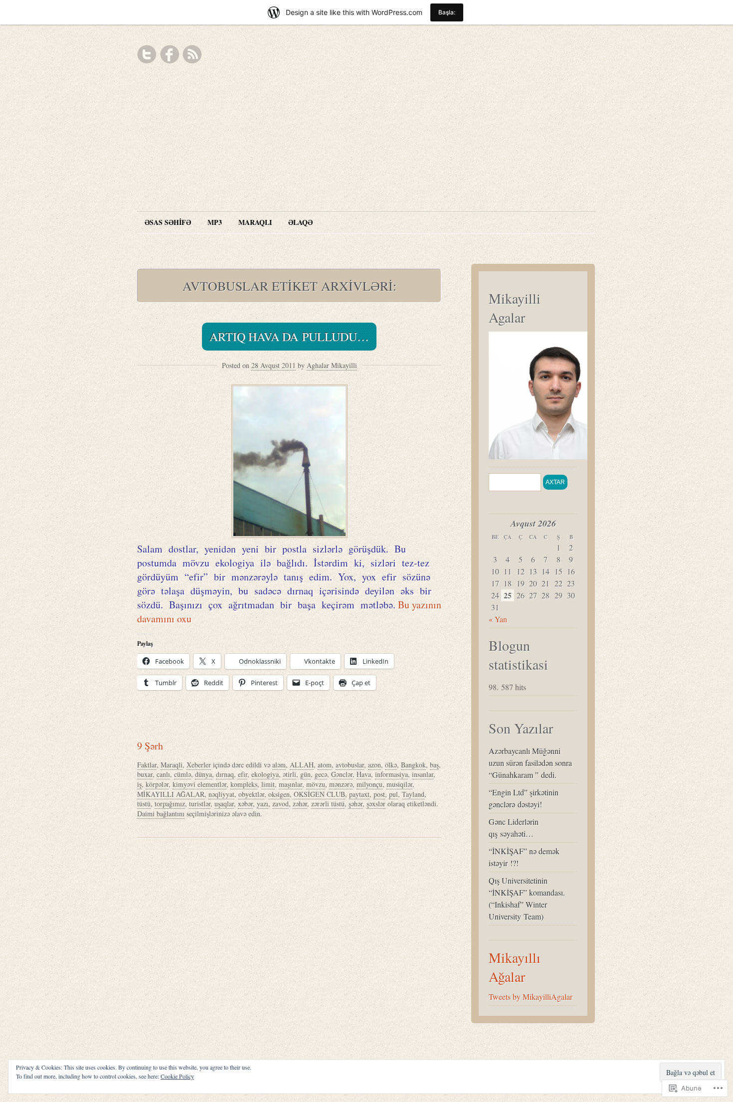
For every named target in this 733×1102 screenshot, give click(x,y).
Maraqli (172, 764)
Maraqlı (255, 222)
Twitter (147, 54)
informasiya (391, 774)
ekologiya (265, 774)
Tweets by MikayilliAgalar (530, 996)
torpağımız (170, 803)
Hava (364, 774)
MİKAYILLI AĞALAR (170, 794)
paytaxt (359, 794)
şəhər (356, 803)
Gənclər (342, 774)
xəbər (245, 803)
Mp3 (214, 222)
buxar (145, 774)
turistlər (199, 803)
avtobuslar (350, 764)
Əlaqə (300, 222)
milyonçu (369, 784)
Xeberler (198, 764)
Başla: (446, 12)
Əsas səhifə (168, 222)
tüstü (144, 803)
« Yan (498, 619)
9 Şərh (150, 745)
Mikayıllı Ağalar (515, 967)
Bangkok (413, 764)
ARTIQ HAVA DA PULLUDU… (289, 337)
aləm (279, 764)
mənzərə (341, 784)
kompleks (243, 784)
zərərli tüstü (328, 803)
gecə (321, 774)
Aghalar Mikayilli (332, 365)
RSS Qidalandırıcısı (192, 54)
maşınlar (290, 784)
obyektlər (251, 794)
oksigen (279, 794)
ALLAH (302, 764)
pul (393, 794)
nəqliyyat (221, 794)
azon (374, 764)
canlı (163, 774)
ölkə (391, 764)
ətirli (289, 774)
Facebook (170, 54)
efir (242, 774)
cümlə (182, 774)
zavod (280, 803)
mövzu (315, 784)
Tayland (413, 794)
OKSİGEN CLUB (319, 794)
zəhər (300, 803)
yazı (262, 803)
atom (325, 764)
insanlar (422, 774)
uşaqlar (224, 803)
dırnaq (225, 774)
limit (268, 784)
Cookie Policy (177, 1076)
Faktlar (147, 764)
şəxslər (375, 803)
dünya (203, 774)
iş (139, 784)
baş (434, 764)
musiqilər (399, 784)
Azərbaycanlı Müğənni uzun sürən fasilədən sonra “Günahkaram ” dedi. (530, 762)
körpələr (157, 784)
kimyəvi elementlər (199, 784)
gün (305, 774)
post (379, 794)
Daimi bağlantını (160, 813)
